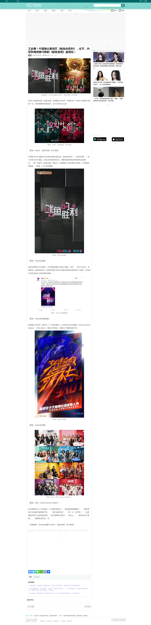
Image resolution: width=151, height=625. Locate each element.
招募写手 (69, 621)
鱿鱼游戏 (37, 577)
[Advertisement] (59, 551)
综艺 (30, 55)
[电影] (62, 11)
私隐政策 (56, 621)
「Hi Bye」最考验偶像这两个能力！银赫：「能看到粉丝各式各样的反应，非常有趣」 (108, 100)
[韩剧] (54, 11)
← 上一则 (31, 606)
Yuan (52, 55)
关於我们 (42, 621)
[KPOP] (38, 11)
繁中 (141, 1)
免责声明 (49, 621)
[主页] (29, 11)
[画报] (71, 11)
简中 (146, 1)
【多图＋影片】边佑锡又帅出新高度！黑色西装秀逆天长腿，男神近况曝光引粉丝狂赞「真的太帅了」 (108, 66)
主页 (26, 615)
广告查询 (63, 621)
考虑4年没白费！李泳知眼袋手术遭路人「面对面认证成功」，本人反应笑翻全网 (108, 83)
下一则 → (88, 606)
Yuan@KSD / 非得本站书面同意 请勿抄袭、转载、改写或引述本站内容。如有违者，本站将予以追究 (58, 530)
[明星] (46, 11)
